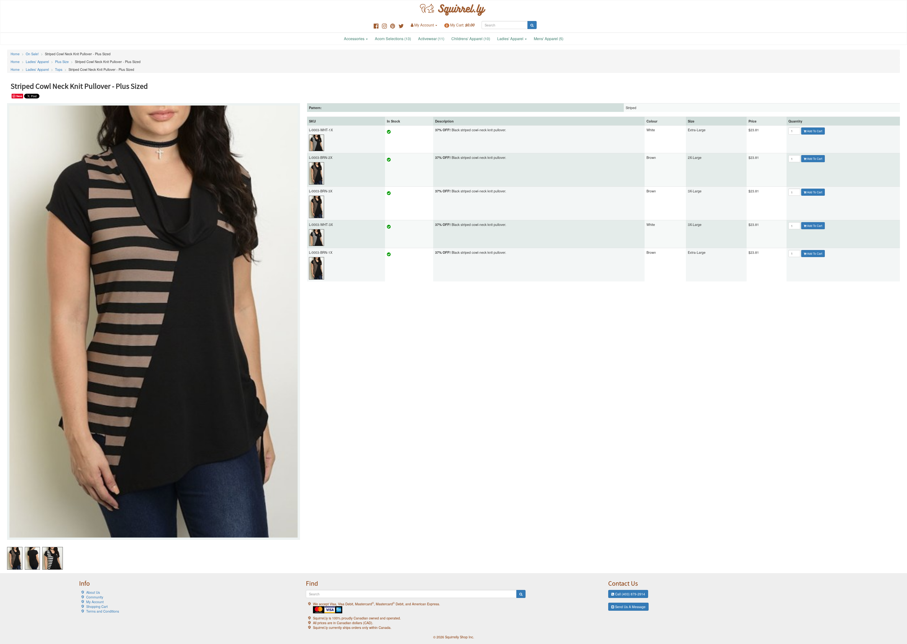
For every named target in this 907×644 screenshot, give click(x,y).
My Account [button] (424, 25)
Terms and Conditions (102, 611)
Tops (58, 69)
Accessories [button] (354, 38)
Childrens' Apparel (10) (470, 38)
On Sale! (32, 53)
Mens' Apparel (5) (548, 38)
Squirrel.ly (459, 9)
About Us (93, 592)
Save (19, 96)
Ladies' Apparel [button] (510, 38)
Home (15, 53)
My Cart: (460, 25)
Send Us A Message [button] (630, 606)
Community (94, 597)
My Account (95, 601)
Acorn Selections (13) (393, 38)
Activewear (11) (431, 38)
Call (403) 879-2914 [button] (629, 594)
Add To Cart (814, 131)
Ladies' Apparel (37, 61)
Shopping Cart (97, 606)
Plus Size (62, 61)
